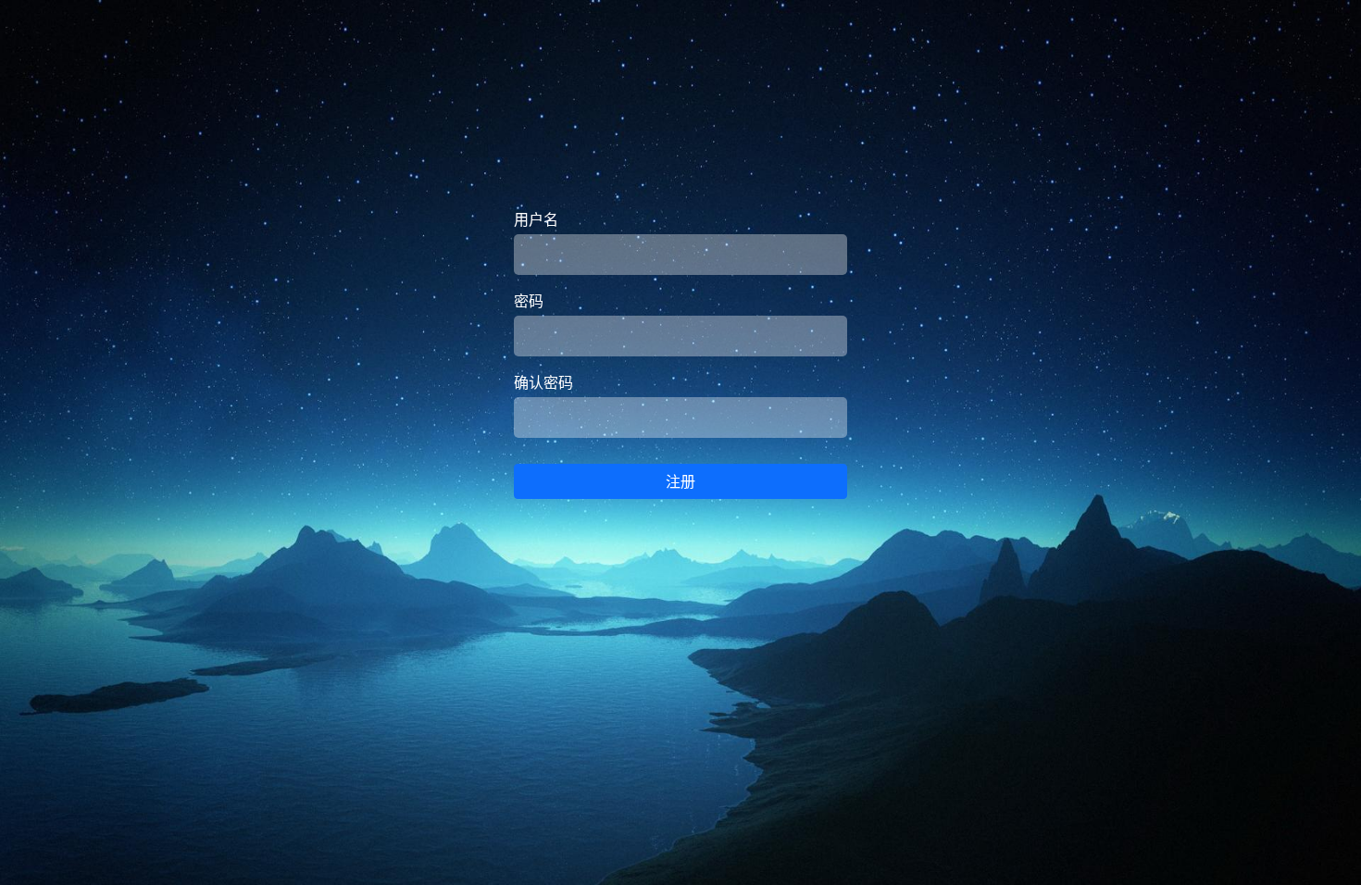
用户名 (536, 219)
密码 (528, 301)
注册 (680, 481)
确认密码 (543, 382)
